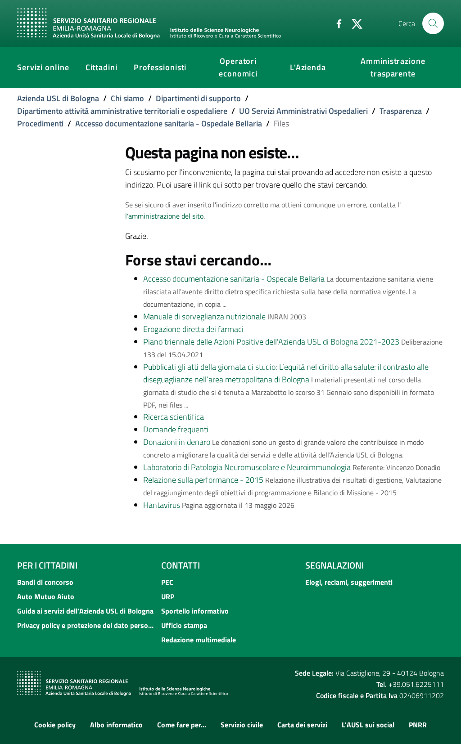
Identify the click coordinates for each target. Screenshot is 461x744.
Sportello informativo (195, 610)
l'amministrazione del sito (164, 216)
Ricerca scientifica (173, 417)
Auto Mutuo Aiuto (45, 596)
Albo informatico (116, 724)
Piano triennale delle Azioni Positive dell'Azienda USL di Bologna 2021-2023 (271, 342)
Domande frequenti (175, 429)
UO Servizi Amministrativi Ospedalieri (303, 111)
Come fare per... (181, 724)
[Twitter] (353, 23)
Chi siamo (127, 98)
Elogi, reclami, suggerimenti (349, 582)
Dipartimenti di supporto (198, 98)
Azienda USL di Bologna (58, 98)
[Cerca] (433, 23)
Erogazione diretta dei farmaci (193, 329)
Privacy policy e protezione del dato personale (86, 625)
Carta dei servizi (302, 724)
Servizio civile (242, 724)
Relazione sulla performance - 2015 (203, 480)
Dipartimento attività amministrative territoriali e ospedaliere (122, 111)
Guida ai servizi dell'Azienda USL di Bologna (85, 610)
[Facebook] (335, 23)
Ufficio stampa (184, 625)
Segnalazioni (334, 565)
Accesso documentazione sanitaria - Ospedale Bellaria (168, 123)
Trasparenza (401, 111)
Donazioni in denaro (176, 442)
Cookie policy (55, 724)
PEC (167, 582)
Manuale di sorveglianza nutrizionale (204, 316)
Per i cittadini (47, 565)
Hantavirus (161, 505)
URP (167, 596)
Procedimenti (40, 123)
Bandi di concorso (45, 582)
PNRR (418, 724)
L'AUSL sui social (368, 724)
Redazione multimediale (198, 639)
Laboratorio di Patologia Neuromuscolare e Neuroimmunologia (247, 467)
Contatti (180, 565)
